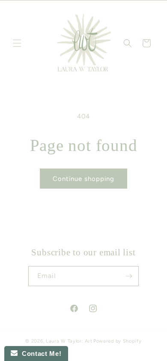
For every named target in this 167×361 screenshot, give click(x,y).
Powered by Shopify (117, 341)
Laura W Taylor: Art (69, 341)
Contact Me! (39, 353)
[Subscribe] (128, 276)
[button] (17, 43)
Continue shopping (83, 179)
